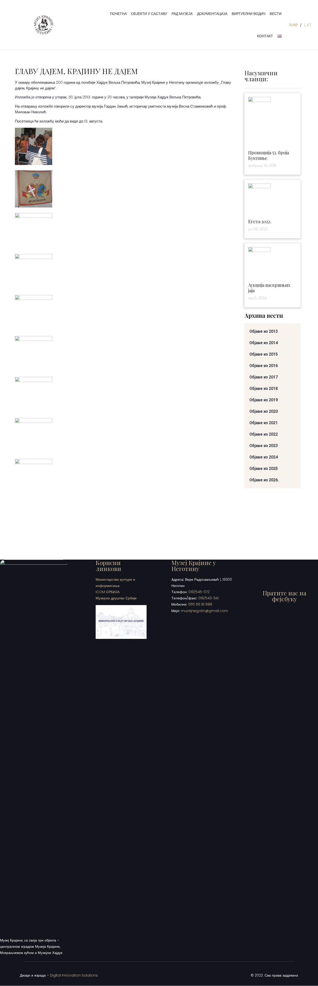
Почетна (118, 13)
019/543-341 (208, 598)
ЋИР (294, 24)
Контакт (265, 36)
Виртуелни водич (248, 13)
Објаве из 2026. (264, 480)
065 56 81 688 (200, 604)
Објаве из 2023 (263, 445)
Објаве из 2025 (263, 468)
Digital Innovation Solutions (74, 975)
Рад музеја (182, 13)
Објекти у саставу (149, 13)
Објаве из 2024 (263, 457)
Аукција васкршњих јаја (269, 287)
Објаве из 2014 (263, 342)
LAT (308, 24)
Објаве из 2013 (263, 331)
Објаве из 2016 (263, 365)
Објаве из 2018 (263, 388)
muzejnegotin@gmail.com (204, 610)
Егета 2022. (259, 221)
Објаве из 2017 (263, 377)
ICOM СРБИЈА (107, 591)
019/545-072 (199, 591)
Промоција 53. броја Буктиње (268, 155)
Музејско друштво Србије (116, 598)
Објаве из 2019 (263, 400)
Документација (212, 13)
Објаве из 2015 (263, 354)
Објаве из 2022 (263, 434)
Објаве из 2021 (263, 422)
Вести (275, 13)
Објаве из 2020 (263, 411)
